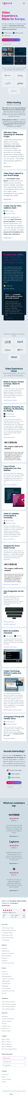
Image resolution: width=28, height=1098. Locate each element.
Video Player (5, 974)
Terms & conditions (6, 1079)
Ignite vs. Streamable (7, 1046)
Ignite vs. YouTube (6, 1041)
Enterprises (4, 948)
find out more (13, 836)
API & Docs (4, 1023)
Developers (5, 960)
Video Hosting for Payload (8, 1001)
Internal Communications (8, 937)
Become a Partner (6, 1030)
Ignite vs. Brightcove (7, 1044)
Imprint (3, 1077)
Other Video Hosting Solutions (9, 1049)
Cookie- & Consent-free (8, 978)
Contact (4, 1081)
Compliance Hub (6, 1026)
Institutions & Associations (8, 953)
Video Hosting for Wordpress (9, 1004)
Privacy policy (5, 1074)
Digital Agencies (6, 951)
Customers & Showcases (8, 1018)
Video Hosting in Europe (8, 928)
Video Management (6, 976)
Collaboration (5, 986)
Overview (4, 971)
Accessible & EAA (6, 983)
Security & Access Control (8, 990)
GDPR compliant (6, 981)
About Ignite (5, 1016)
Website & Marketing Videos (9, 930)
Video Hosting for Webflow (8, 1006)
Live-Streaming (5, 940)
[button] (11, 39)
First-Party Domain (6, 988)
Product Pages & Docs (7, 935)
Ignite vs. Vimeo (6, 1039)
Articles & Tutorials (6, 1021)
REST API (4, 993)
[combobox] (14, 1094)
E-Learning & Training (7, 932)
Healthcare (4, 958)
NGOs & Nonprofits (6, 955)
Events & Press (5, 1028)
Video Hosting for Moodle (8, 1009)
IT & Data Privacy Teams (8, 963)
